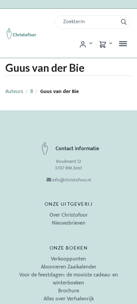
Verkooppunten (68, 258)
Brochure (68, 290)
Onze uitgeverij (68, 204)
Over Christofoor (69, 215)
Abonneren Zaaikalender (68, 266)
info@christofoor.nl (71, 180)
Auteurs (14, 91)
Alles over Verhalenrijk (69, 298)
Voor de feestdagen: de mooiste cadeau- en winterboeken (68, 278)
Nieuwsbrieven (68, 223)
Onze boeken (68, 248)
